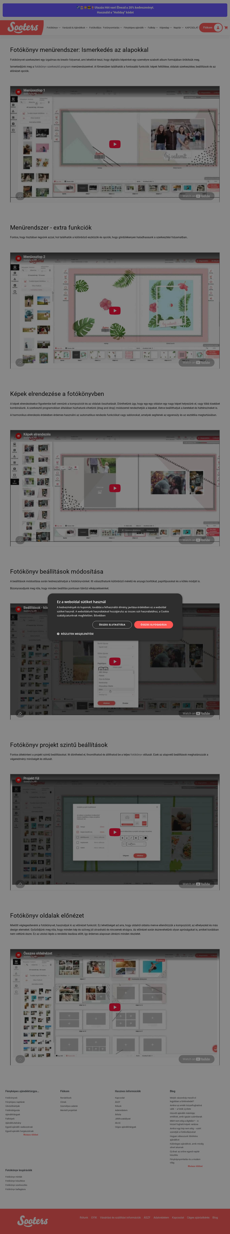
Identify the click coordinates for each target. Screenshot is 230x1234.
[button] (75, 634)
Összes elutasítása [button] (112, 624)
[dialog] (115, 617)
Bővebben (100, 615)
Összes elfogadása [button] (154, 624)
